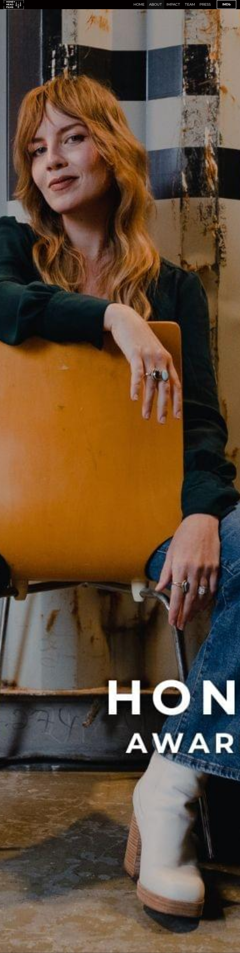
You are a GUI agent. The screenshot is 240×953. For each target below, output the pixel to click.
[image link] (14, 4)
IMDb (226, 4)
